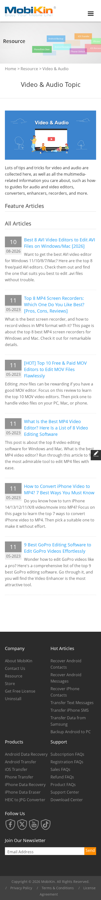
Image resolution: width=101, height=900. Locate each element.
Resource (29, 68)
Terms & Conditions (58, 888)
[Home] (30, 10)
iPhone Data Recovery (25, 784)
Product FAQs (63, 784)
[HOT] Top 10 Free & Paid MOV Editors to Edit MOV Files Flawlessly (55, 369)
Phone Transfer (19, 777)
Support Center (64, 792)
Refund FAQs (62, 777)
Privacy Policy (21, 888)
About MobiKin (18, 661)
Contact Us (15, 668)
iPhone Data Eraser (23, 792)
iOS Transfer (16, 769)
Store (10, 683)
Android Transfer (20, 762)
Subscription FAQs (67, 754)
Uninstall (13, 698)
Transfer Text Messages (72, 702)
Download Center (66, 799)
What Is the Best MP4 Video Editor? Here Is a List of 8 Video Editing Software (56, 427)
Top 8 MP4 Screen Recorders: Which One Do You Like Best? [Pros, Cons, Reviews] (54, 304)
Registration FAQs (66, 762)
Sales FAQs (60, 769)
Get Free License (20, 691)
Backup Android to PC (70, 731)
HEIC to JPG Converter (25, 799)
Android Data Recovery (26, 754)
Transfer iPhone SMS (69, 710)
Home (10, 68)
